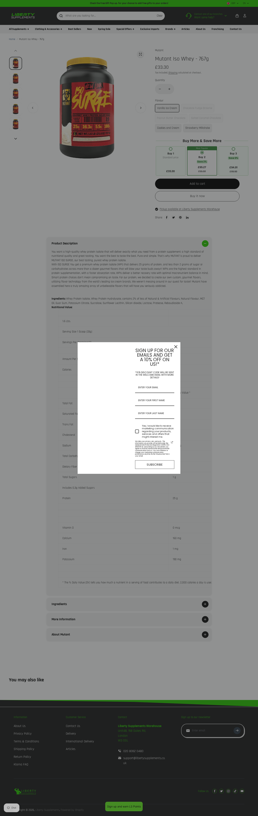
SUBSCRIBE (155, 464)
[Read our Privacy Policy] (172, 442)
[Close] (175, 346)
